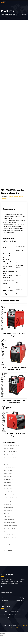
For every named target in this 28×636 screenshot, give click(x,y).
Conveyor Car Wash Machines (11, 451)
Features (7, 204)
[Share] (2, 633)
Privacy (19, 625)
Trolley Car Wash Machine (10, 458)
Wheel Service (7, 541)
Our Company (5, 600)
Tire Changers (7, 544)
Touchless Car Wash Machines (11, 455)
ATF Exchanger (8, 501)
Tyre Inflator (7, 516)
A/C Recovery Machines (10, 494)
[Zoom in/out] (4, 633)
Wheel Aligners (7, 547)
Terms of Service (20, 600)
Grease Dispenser (8, 507)
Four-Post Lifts (8, 476)
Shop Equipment (8, 492)
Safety (6, 532)
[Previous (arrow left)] (0, 635)
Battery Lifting (8, 473)
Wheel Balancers (8, 550)
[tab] (7, 204)
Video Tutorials (6, 598)
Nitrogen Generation (9, 510)
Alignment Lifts (8, 470)
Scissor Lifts (7, 485)
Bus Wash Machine (9, 448)
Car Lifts (6, 464)
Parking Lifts (7, 482)
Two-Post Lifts (8, 488)
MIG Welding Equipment (10, 522)
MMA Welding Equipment (10, 525)
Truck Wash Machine (9, 461)
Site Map (16, 627)
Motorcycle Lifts (8, 479)
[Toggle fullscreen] (3, 633)
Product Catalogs (20, 598)
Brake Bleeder (7, 504)
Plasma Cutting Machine (10, 528)
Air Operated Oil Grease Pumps (11, 498)
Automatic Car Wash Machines (11, 445)
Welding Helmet (9, 534)
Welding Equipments (10, 14)
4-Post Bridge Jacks (9, 467)
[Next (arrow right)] (2, 635)
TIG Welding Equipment (21, 14)
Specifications (19, 204)
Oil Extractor (7, 513)
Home (2, 14)
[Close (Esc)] (0, 633)
